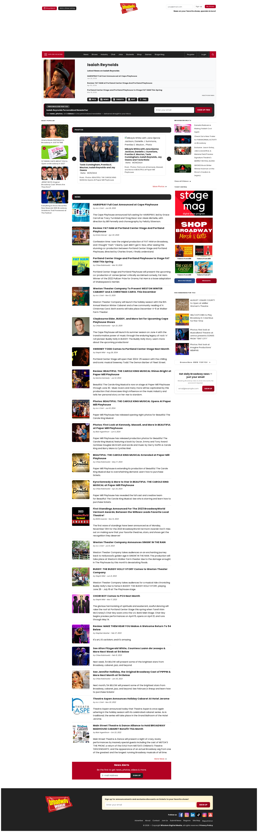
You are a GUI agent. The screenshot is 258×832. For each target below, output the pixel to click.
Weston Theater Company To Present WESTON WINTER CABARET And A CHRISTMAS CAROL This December (127, 290)
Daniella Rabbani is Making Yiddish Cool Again (203, 128)
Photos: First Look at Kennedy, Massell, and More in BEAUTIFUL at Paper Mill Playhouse (144, 169)
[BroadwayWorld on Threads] (204, 814)
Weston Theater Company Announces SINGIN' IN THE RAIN (129, 542)
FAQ (144, 99)
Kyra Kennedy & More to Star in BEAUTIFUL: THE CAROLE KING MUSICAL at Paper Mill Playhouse (131, 483)
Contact (156, 820)
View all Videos (181, 181)
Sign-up (199, 6)
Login (203, 54)
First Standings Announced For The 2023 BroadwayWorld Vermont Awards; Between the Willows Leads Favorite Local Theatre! (131, 512)
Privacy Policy (206, 825)
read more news (208, 95)
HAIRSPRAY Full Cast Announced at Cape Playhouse (112, 76)
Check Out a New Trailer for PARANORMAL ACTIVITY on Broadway (205, 139)
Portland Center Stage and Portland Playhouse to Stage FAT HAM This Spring (124, 90)
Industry (104, 54)
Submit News (175, 820)
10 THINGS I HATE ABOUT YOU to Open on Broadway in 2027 (54, 156)
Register (190, 54)
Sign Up (137, 775)
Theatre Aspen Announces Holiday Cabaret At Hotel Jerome (131, 698)
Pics (94, 99)
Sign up (208, 388)
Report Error (207, 821)
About (147, 820)
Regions (187, 820)
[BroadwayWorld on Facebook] (180, 814)
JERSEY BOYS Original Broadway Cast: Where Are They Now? (53, 178)
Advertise (139, 820)
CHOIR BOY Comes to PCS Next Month (116, 596)
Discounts (206, 281)
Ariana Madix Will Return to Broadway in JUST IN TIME (52, 135)
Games (148, 54)
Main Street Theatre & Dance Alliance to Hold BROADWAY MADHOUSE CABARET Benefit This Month (129, 727)
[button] (213, 54)
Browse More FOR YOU (193, 362)
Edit (133, 99)
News (86, 54)
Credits (120, 99)
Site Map (196, 820)
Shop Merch (50, 8)
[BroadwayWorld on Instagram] (186, 814)
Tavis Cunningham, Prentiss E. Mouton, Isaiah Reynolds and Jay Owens (97, 168)
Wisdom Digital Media (171, 825)
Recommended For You (185, 293)
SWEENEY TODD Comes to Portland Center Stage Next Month (131, 349)
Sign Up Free (203, 110)
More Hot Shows (184, 281)
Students (130, 54)
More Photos (158, 186)
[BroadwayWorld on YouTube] (210, 814)
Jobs (121, 54)
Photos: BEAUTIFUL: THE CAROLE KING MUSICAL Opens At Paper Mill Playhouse (98, 178)
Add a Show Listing (67, 8)
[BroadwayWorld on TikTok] (198, 814)
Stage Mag (159, 54)
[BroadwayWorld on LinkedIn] (192, 814)
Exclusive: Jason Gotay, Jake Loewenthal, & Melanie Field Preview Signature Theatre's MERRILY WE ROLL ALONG (204, 154)
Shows (95, 54)
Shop (139, 54)
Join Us (165, 820)
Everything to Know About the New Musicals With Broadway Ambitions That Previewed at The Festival (54, 202)
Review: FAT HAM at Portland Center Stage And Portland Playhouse (119, 83)
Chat (113, 54)
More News (159, 758)
